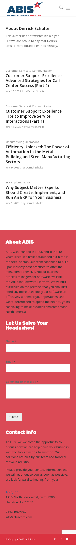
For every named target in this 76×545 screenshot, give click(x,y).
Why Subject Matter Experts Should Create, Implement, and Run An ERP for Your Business (35, 192)
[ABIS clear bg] (31, 8)
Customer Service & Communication (29, 70)
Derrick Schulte (35, 91)
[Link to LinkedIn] (55, 539)
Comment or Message (22, 382)
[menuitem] (59, 8)
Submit (13, 417)
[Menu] (68, 8)
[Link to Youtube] (67, 539)
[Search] (59, 8)
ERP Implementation (18, 182)
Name (11, 341)
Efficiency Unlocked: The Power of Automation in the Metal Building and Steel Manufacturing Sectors (38, 154)
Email (10, 361)
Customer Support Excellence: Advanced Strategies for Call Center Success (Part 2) (34, 80)
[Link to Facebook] (61, 539)
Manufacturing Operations (22, 142)
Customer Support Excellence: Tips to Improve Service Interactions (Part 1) (34, 116)
